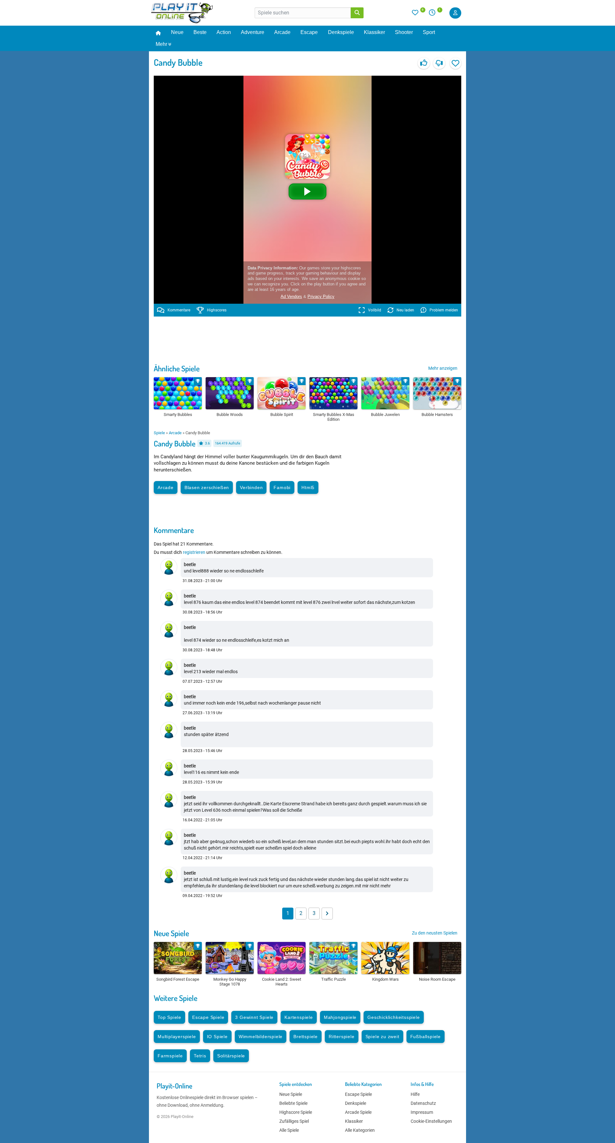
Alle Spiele (289, 1130)
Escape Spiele (208, 1017)
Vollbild (374, 310)
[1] (434, 14)
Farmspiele (170, 1055)
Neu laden (405, 310)
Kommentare (179, 310)
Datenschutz (423, 1103)
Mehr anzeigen (442, 368)
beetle (190, 564)
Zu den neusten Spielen (434, 933)
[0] (418, 14)
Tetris (200, 1055)
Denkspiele (341, 32)
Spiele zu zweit (382, 1036)
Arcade (282, 32)
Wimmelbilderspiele (261, 1036)
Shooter (404, 32)
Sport (429, 32)
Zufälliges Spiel (294, 1121)
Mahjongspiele (340, 1017)
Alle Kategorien (360, 1130)
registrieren (194, 552)
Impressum (422, 1112)
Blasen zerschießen (206, 487)
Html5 (308, 487)
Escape (309, 32)
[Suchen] (357, 12)
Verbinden (251, 487)
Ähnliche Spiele (177, 368)
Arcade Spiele (358, 1112)
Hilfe (415, 1094)
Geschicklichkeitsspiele (393, 1017)
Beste (200, 32)
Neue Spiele (171, 933)
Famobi (282, 487)
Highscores (216, 310)
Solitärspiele (231, 1055)
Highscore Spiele (295, 1112)
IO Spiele (217, 1036)
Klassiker (374, 32)
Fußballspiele (425, 1036)
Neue (177, 32)
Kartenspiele (298, 1017)
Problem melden (444, 310)
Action (224, 32)
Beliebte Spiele (293, 1103)
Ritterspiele (342, 1036)
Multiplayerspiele (177, 1036)
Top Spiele (169, 1017)
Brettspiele (305, 1036)
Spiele (159, 432)
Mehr (161, 44)
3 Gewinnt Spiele (254, 1017)
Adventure (252, 32)
